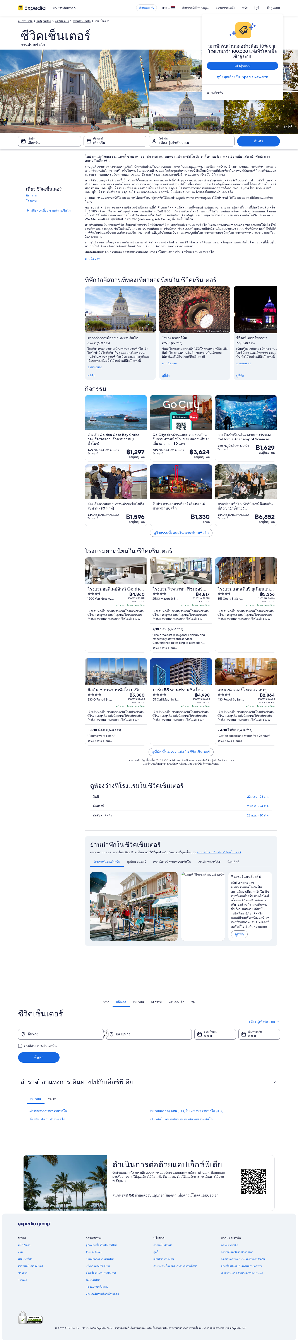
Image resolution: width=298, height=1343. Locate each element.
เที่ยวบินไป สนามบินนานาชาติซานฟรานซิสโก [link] (181, 1119)
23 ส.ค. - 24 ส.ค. (258, 806)
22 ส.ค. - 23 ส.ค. (258, 797)
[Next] (172, 906)
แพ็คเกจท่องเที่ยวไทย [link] (98, 1266)
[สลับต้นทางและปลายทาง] (106, 1034)
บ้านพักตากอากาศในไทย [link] (100, 1259)
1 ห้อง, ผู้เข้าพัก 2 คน (174, 143)
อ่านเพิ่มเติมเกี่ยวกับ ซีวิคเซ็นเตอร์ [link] (219, 852)
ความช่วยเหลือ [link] (229, 1245)
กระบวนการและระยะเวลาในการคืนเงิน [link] (243, 1259)
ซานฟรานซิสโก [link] (82, 21)
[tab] (107, 862)
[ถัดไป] (277, 333)
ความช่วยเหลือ (225, 8)
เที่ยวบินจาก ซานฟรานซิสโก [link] (48, 1111)
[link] (242, 92)
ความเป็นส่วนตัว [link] (162, 1245)
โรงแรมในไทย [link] (94, 1252)
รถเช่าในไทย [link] (93, 1280)
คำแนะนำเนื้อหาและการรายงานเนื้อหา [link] (175, 1266)
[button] (149, 1082)
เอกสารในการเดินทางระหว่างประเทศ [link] (242, 1273)
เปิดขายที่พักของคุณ (195, 8)
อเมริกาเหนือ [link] (25, 21)
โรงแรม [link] (31, 201)
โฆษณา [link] (22, 1280)
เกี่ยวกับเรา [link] (24, 1245)
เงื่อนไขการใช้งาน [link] (163, 1259)
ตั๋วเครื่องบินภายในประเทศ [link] (101, 1273)
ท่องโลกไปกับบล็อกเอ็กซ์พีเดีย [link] (102, 1294)
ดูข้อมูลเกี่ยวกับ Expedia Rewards (242, 77)
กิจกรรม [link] (31, 195)
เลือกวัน (34, 143)
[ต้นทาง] (61, 1034)
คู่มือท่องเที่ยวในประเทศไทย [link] (101, 1245)
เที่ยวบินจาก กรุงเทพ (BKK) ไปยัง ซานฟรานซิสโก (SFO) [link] (186, 1111)
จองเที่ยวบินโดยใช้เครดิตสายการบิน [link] (241, 1266)
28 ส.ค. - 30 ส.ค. (258, 815)
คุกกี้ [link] (155, 1252)
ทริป (245, 8)
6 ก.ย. (252, 1036)
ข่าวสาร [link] (22, 1273)
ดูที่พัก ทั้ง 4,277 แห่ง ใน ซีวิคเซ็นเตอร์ (181, 752)
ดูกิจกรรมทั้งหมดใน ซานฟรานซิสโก (181, 533)
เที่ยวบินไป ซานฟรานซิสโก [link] (47, 1119)
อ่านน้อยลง (92, 258)
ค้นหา (258, 141)
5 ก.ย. (208, 1036)
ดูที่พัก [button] (239, 934)
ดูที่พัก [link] (91, 375)
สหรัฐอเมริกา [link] (43, 21)
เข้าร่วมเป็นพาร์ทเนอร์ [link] (30, 1266)
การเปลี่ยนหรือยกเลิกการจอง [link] (237, 1252)
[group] (250, 904)
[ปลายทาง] (149, 1034)
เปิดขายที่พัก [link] (25, 1259)
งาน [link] (20, 1252)
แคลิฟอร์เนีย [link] (62, 21)
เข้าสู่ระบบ (272, 8)
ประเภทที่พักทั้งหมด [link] (97, 1287)
